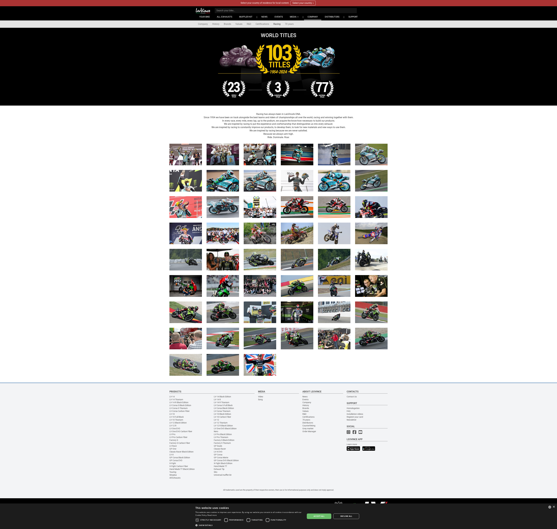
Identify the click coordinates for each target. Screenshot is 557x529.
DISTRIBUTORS (332, 17)
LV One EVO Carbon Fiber (180, 431)
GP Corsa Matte (221, 457)
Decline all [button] (346, 516)
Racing (277, 24)
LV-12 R (172, 425)
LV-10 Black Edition (222, 414)
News (305, 396)
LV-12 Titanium (220, 423)
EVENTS (279, 17)
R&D (249, 24)
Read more (212, 515)
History (215, 24)
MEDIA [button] (293, 17)
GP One (172, 449)
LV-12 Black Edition (178, 423)
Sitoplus (173, 475)
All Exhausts (174, 478)
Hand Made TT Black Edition (182, 469)
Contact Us (352, 396)
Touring (172, 472)
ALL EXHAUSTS (224, 17)
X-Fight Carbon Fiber (178, 466)
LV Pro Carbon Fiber (178, 437)
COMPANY (313, 17)
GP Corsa (218, 454)
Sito (215, 472)
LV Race (173, 446)
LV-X (171, 454)
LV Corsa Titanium (222, 411)
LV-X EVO (218, 452)
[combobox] (549, 507)
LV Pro (172, 434)
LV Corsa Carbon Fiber (179, 411)
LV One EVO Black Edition (225, 428)
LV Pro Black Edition (223, 434)
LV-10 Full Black (176, 417)
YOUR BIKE (204, 17)
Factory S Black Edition (224, 440)
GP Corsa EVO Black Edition (226, 460)
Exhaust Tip (219, 469)
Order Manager (309, 431)
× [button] (554, 507)
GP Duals (218, 446)
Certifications (262, 24)
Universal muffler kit (223, 475)
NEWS (264, 17)
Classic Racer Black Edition (181, 452)
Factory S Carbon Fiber (179, 443)
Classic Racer (220, 449)
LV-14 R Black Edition (178, 402)
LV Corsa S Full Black (223, 405)
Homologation (353, 408)
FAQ (348, 411)
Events (305, 399)
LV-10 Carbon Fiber (222, 417)
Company (203, 24)
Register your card (355, 417)
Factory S (173, 440)
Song (260, 399)
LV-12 (216, 420)
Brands (227, 24)
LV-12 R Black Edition (223, 425)
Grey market (307, 428)
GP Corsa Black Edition (179, 457)
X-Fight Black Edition (223, 463)
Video (260, 396)
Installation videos (355, 414)
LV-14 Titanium (176, 399)
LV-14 (172, 396)
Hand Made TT (220, 466)
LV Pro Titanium (221, 437)
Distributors (307, 423)
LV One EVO (174, 428)
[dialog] (278, 516)
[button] (248, 525)
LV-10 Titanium (176, 420)
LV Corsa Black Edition (224, 408)
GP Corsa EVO (175, 460)
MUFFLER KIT (245, 17)
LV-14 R (217, 399)
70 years (289, 24)
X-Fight (172, 463)
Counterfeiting (308, 425)
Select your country (302, 3)
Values (238, 24)
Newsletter (351, 420)
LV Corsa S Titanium (178, 408)
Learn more (352, 444)
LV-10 (172, 414)
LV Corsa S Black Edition (180, 405)
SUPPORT (353, 17)
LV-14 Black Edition (222, 396)
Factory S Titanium (222, 443)
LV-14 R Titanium (221, 402)
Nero (216, 431)
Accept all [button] (319, 516)
